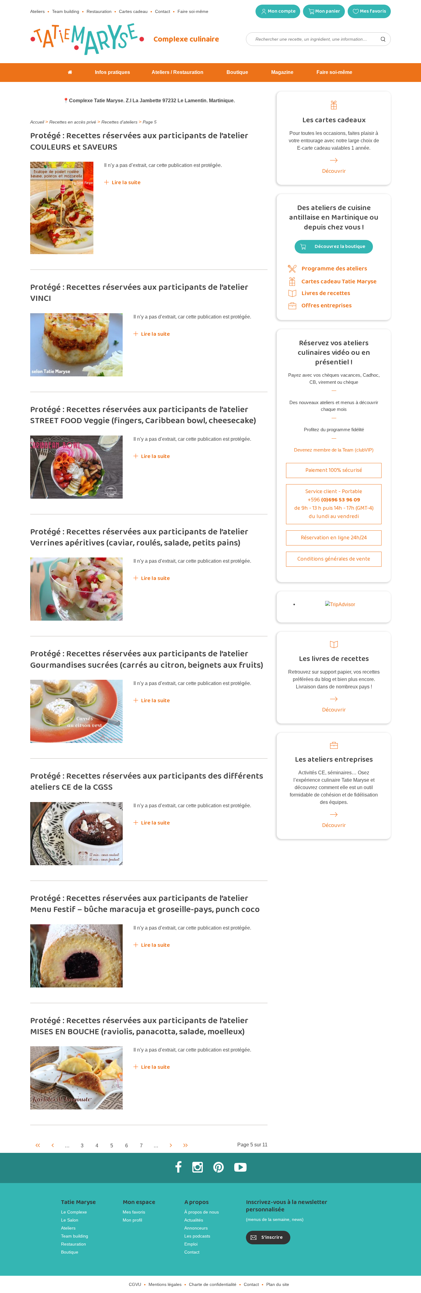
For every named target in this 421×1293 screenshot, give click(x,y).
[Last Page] (185, 1144)
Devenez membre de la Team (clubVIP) (334, 449)
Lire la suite (126, 183)
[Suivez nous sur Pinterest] (218, 1167)
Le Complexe (74, 1212)
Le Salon (69, 1220)
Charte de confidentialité (212, 1284)
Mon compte (282, 11)
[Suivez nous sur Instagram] (197, 1167)
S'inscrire (272, 1237)
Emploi (191, 1244)
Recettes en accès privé (72, 122)
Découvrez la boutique (340, 246)
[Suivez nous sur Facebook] (178, 1167)
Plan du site (277, 1284)
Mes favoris (373, 11)
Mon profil (132, 1220)
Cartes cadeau (133, 11)
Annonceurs (196, 1228)
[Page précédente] (52, 1144)
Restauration (99, 11)
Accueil (37, 122)
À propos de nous (201, 1212)
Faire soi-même (193, 11)
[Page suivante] (170, 1144)
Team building (65, 11)
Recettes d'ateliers (119, 122)
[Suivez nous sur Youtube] (240, 1167)
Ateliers (37, 11)
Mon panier (327, 11)
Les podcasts (197, 1236)
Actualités (193, 1220)
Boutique (69, 1252)
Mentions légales (165, 1284)
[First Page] (37, 1144)
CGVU (135, 1284)
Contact (162, 11)
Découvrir (334, 171)
